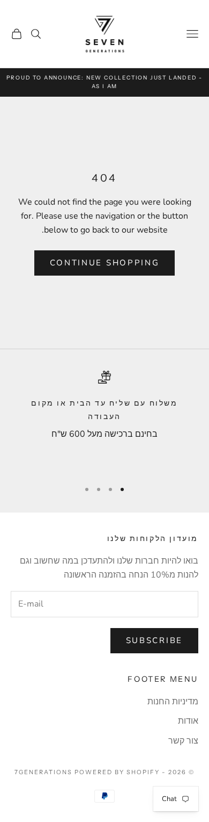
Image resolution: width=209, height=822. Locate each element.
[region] (104, 421)
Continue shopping (105, 262)
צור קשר (183, 741)
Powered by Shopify (117, 772)
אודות (188, 721)
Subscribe (154, 640)
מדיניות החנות (172, 702)
